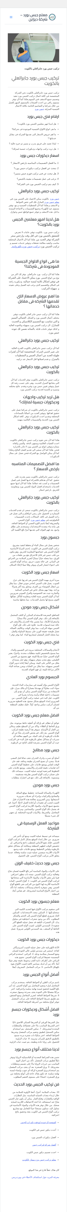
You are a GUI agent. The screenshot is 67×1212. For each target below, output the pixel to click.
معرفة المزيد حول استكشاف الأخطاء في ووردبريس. (35, 1177)
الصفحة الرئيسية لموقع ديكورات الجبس (38, 1122)
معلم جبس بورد (38, 520)
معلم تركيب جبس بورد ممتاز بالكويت (39, 1159)
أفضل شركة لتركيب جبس (44, 1145)
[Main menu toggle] (11, 17)
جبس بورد (39, 109)
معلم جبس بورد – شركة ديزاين (34, 17)
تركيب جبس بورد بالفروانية (25, 246)
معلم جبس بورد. (51, 202)
